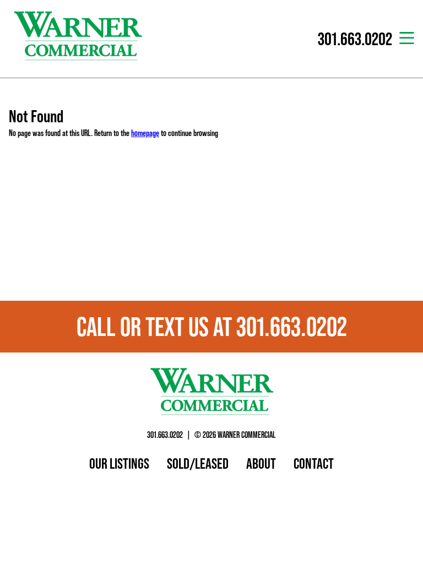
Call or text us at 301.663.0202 (212, 326)
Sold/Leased (198, 463)
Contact (314, 463)
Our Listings (119, 463)
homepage (145, 133)
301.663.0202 (165, 435)
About (261, 463)
